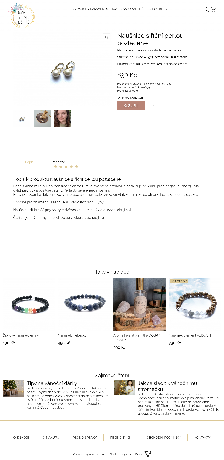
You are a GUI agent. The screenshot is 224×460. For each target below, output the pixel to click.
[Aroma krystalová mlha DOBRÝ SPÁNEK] (139, 304)
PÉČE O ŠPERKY (85, 437)
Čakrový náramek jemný (21, 335)
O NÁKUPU (51, 437)
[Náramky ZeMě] (21, 27)
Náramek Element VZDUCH (190, 335)
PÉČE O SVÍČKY (121, 437)
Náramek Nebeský (72, 335)
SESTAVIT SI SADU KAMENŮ (125, 9)
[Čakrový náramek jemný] (29, 304)
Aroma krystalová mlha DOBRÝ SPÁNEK (136, 337)
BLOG (163, 9)
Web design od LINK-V (127, 454)
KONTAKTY (202, 437)
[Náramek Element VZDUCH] (195, 304)
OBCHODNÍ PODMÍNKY (164, 437)
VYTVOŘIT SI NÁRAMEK (88, 9)
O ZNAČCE (21, 437)
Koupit (131, 105)
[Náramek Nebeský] (84, 304)
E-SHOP (151, 9)
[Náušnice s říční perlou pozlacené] (21, 118)
